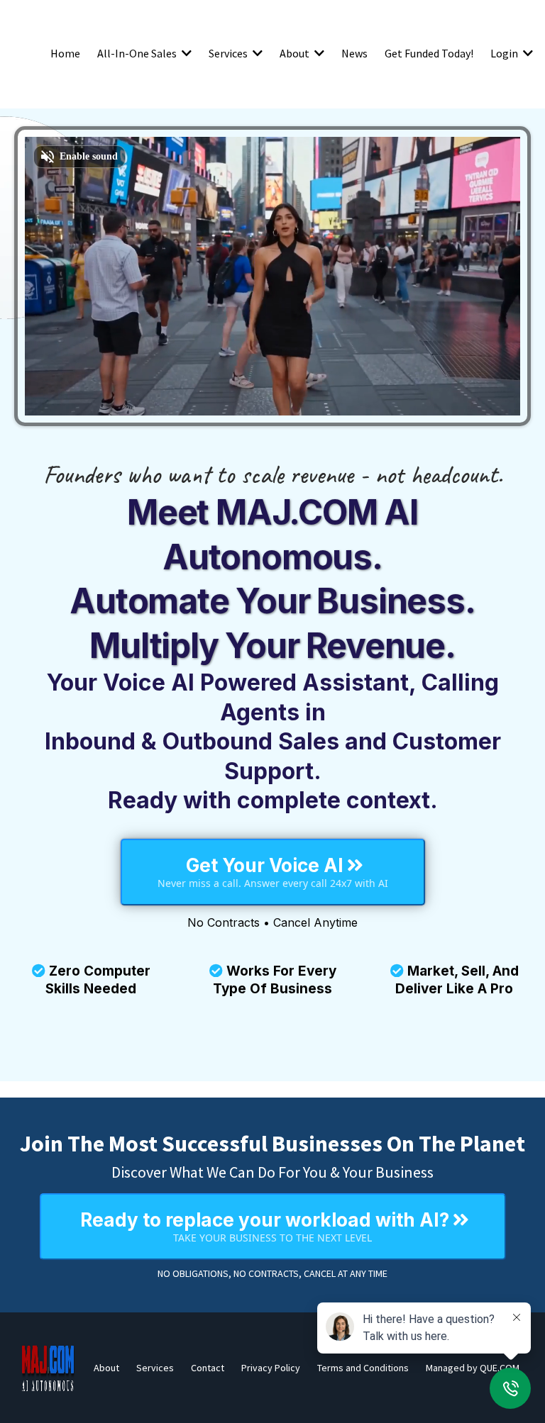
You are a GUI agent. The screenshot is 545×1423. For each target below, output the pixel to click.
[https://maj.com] (48, 1367)
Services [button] (229, 53)
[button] (185, 53)
